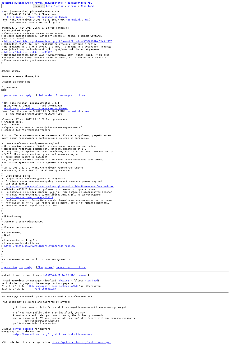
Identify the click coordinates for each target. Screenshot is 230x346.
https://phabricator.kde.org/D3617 (28, 52)
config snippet (23, 328)
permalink (74, 19)
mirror (72, 6)
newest (83, 275)
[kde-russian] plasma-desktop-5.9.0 (53, 286)
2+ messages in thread (71, 95)
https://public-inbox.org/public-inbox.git (81, 342)
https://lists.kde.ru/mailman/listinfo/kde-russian (39, 246)
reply (28, 95)
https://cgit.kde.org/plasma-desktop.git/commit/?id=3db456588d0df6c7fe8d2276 (58, 41)
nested (49, 95)
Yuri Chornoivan (45, 288)
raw (87, 19)
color (59, 6)
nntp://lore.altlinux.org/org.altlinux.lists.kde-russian (52, 334)
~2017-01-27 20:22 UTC (60, 275)
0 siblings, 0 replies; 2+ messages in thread (36, 108)
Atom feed (87, 6)
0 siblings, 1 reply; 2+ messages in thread (37, 17)
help (49, 6)
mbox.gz (64, 280)
